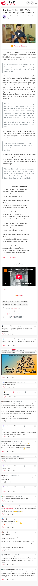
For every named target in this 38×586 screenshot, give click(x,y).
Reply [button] (13, 334)
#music (11, 302)
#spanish (17, 302)
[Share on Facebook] (15, 317)
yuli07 (5, 519)
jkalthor (6, 475)
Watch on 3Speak (19, 46)
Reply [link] (7, 317)
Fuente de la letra (8, 257)
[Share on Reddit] (19, 317)
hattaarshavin (8, 496)
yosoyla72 (6, 506)
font (3, 289)
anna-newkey (7, 441)
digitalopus (7, 456)
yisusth (6, 554)
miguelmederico (8, 569)
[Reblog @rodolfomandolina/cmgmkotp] (3, 317)
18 (12, 317)
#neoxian (13, 304)
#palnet (19, 304)
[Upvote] (3, 314)
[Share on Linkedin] (21, 317)
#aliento (25, 304)
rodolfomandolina (14, 16)
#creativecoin (6, 304)
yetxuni (6, 532)
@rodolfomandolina (9, 508)
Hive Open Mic (29, 16)
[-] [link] (35, 326)
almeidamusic (7, 401)
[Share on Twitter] (17, 317)
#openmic (5, 302)
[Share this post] (23, 317)
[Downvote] (5, 314)
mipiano (6, 350)
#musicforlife (24, 302)
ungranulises (7, 326)
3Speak (19, 296)
